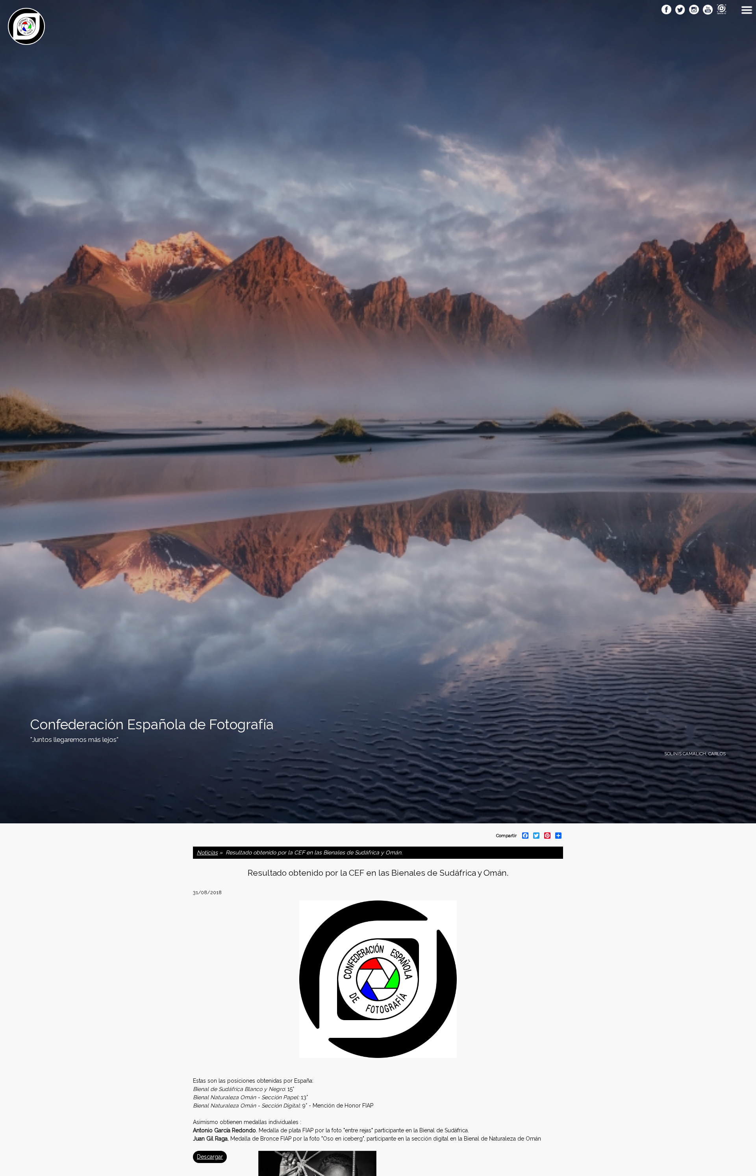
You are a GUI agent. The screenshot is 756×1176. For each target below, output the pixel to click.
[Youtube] (708, 10)
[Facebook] (666, 10)
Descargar (210, 1157)
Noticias (207, 852)
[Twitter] (680, 10)
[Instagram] (694, 10)
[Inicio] (26, 40)
